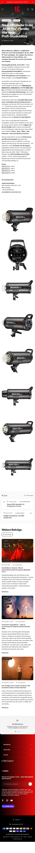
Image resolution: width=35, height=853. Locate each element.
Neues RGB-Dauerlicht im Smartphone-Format (15, 505)
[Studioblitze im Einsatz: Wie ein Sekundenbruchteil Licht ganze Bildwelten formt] (17, 550)
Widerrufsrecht (6, 836)
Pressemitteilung (6, 20)
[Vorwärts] (32, 2)
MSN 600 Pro (6, 88)
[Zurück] (2, 2)
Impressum (30, 836)
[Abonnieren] (30, 784)
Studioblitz (17, 20)
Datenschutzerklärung (14, 836)
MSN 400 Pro (26, 85)
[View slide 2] (17, 732)
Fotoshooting (7, 543)
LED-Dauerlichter (7, 603)
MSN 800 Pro (15, 88)
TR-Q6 (9, 127)
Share (5, 495)
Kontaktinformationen (17, 838)
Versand (25, 836)
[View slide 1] (15, 732)
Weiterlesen (5, 591)
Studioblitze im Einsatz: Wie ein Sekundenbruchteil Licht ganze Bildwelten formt (16, 570)
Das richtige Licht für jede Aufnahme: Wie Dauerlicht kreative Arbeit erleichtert (16, 686)
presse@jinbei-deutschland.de (11, 192)
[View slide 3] (20, 732)
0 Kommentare (29, 495)
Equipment (6, 540)
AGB (21, 836)
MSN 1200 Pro (6, 173)
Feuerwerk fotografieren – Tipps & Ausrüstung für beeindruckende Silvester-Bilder (16, 626)
